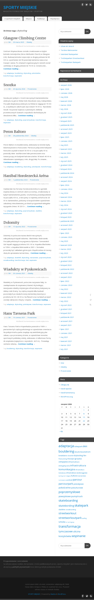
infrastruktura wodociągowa (76, 473)
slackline (39, 211)
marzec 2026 (66, 105)
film (84, 455)
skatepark (81, 505)
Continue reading (12, 69)
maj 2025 (64, 145)
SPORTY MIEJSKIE (20, 7)
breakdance (63, 455)
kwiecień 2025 (66, 149)
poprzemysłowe (29, 120)
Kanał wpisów (66, 388)
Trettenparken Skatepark (70, 62)
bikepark (78, 446)
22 (84, 421)
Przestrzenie (32, 89)
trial (27, 260)
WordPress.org (67, 396)
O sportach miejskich (12, 19)
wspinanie (18, 76)
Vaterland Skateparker (69, 54)
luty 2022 (64, 301)
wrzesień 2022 (67, 273)
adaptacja (10, 73)
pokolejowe (36, 167)
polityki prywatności (21, 567)
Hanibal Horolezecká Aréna (25, 176)
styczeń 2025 (66, 161)
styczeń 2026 (66, 113)
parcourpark (66, 483)
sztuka (62, 521)
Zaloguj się (65, 384)
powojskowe (65, 496)
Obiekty (29, 42)
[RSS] (90, 5)
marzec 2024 (66, 201)
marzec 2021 (66, 345)
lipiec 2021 (65, 329)
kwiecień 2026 (66, 101)
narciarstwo (34, 258)
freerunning (63, 459)
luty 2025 (64, 157)
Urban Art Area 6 (67, 46)
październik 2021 (67, 317)
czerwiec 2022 (66, 285)
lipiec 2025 (65, 137)
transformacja (8, 76)
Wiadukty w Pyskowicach (25, 269)
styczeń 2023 (66, 257)
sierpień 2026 (66, 85)
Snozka (9, 85)
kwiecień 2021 (66, 341)
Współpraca (54, 19)
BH (10, 42)
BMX (85, 446)
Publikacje (41, 19)
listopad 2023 (66, 217)
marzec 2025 (66, 153)
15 (84, 417)
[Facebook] (82, 5)
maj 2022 (64, 289)
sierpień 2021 (66, 325)
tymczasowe (66, 531)
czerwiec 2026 (66, 93)
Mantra (53, 594)
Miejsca (29, 19)
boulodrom (85, 451)
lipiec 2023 (65, 233)
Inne (62, 363)
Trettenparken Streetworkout (72, 58)
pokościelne (36, 73)
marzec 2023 (66, 249)
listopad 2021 (66, 313)
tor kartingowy (70, 522)
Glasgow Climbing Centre (24, 38)
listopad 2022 (66, 265)
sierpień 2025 (66, 133)
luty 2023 (64, 253)
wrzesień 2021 (67, 321)
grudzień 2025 (66, 117)
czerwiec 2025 (66, 141)
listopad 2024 (66, 169)
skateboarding (68, 500)
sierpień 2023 (66, 229)
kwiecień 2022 (66, 293)
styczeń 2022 (66, 305)
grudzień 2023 (66, 213)
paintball (69, 480)
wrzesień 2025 (67, 129)
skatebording (66, 505)
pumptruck (77, 496)
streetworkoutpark (70, 518)
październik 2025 (67, 125)
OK (87, 31)
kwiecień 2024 (66, 197)
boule (77, 451)
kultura (74, 475)
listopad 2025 (66, 121)
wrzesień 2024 (67, 177)
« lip (61, 431)
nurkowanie (62, 480)
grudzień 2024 (66, 165)
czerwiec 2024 (66, 189)
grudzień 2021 (66, 309)
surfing (84, 518)
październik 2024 (67, 173)
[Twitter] (86, 5)
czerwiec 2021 (66, 333)
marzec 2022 (66, 297)
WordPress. (62, 594)
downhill (18, 258)
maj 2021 (64, 337)
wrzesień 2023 (67, 225)
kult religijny (66, 476)
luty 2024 (64, 205)
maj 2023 (64, 241)
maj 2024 (64, 193)
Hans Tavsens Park (19, 313)
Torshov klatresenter (69, 50)
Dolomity (11, 222)
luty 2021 (64, 349)
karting (61, 476)
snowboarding (8, 260)
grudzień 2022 (66, 261)
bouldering (19, 73)
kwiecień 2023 (66, 245)
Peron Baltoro (14, 131)
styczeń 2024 (66, 209)
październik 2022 (67, 269)
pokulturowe (77, 487)
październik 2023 (67, 221)
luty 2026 (64, 109)
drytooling (27, 73)
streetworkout (67, 513)
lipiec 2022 (65, 281)
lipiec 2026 (65, 89)
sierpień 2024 (66, 181)
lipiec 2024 (65, 185)
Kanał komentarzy (68, 392)
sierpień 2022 (66, 277)
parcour (77, 479)
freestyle (71, 459)
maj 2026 (64, 97)
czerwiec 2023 (66, 237)
